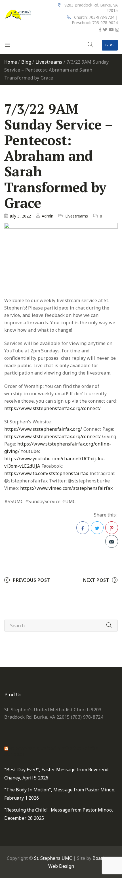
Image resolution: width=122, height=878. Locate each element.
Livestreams (48, 62)
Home (10, 62)
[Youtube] (111, 30)
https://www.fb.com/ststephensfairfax (46, 473)
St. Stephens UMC (53, 858)
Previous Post (31, 580)
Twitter (97, 527)
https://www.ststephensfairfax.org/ (43, 429)
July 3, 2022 (20, 216)
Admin (47, 216)
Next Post (96, 580)
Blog (26, 62)
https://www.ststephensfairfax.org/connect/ (52, 408)
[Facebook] (100, 30)
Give (109, 45)
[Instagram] (117, 30)
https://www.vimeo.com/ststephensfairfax (66, 488)
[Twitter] (105, 30)
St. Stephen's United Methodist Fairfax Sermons (51, 751)
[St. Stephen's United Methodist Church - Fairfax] (18, 14)
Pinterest (111, 527)
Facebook (82, 527)
